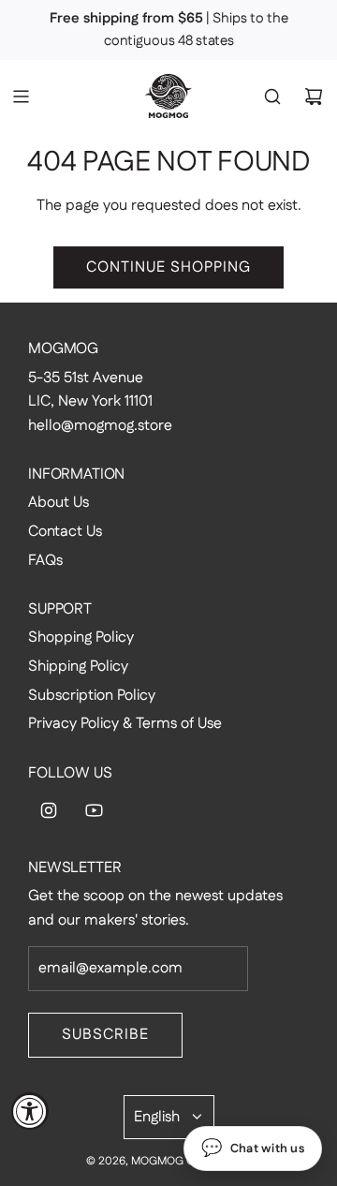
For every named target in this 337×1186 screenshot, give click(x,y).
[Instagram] (48, 810)
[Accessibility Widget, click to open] (30, 1111)
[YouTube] (93, 810)
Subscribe (105, 1034)
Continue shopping (168, 267)
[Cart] (313, 96)
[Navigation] (20, 96)
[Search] (272, 96)
